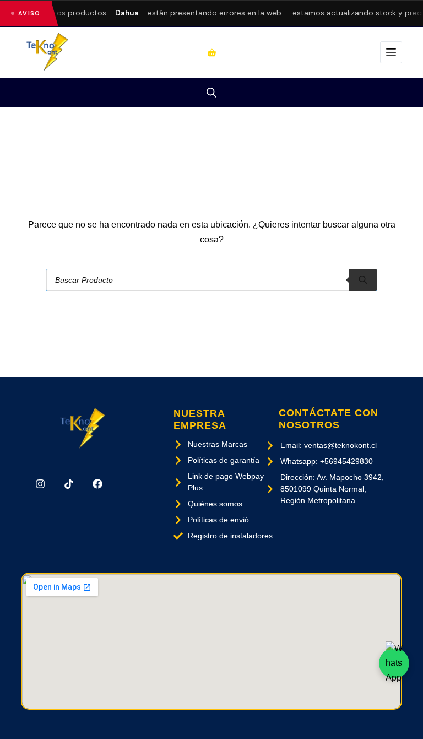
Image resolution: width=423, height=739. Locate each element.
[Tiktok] (69, 484)
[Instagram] (39, 484)
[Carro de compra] (212, 52)
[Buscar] (363, 280)
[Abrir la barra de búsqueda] (211, 93)
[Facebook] (97, 484)
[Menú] (391, 52)
